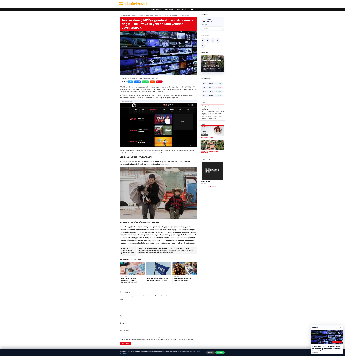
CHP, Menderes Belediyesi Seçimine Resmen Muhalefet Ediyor (212, 117)
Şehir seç (205, 24)
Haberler (122, 15)
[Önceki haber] (217, 57)
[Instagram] (213, 40)
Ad (121, 316)
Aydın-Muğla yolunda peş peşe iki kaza (213, 111)
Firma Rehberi (169, 9)
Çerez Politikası (181, 9)
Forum (192, 9)
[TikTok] (203, 45)
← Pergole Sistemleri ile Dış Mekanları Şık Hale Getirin (127, 251)
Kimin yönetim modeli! (208, 106)
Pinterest (159, 81)
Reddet (210, 352)
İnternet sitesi (124, 330)
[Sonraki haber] (220, 57)
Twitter (130, 81)
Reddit (152, 81)
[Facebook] (203, 40)
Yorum (123, 299)
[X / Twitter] (208, 40)
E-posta (123, 323)
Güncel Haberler (156, 9)
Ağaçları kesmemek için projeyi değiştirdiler (210, 108)
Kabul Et (220, 352)
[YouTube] (218, 40)
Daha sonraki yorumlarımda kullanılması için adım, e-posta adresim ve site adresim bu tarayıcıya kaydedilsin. (157, 339)
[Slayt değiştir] (209, 186)
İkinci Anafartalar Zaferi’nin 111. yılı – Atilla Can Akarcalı (212, 114)
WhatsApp (145, 81)
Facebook (137, 81)
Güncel (128, 15)
